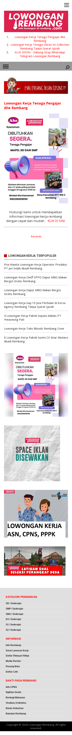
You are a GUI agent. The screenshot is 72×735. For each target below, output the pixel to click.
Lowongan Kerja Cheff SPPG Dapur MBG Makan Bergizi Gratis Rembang (35, 279)
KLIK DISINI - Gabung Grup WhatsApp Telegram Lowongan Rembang (40, 54)
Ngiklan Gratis (13, 692)
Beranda (36, 236)
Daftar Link (12, 671)
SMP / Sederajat (14, 608)
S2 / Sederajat (13, 630)
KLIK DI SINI (56, 221)
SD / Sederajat (13, 603)
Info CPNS (11, 687)
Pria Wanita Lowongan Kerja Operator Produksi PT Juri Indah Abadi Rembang (35, 266)
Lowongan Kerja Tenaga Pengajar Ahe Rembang (40, 39)
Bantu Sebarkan (14, 708)
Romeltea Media (11, 733)
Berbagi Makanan (15, 697)
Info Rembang (13, 645)
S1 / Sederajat (13, 624)
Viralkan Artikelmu (16, 703)
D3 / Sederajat (13, 619)
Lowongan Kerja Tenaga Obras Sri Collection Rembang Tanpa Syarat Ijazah (40, 46)
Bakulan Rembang (16, 713)
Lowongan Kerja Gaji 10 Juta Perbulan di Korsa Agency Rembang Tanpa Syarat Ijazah (34, 305)
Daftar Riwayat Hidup (17, 655)
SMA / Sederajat (14, 614)
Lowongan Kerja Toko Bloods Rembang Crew (34, 328)
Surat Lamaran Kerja (17, 650)
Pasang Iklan (13, 666)
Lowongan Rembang (41, 724)
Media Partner (13, 661)
